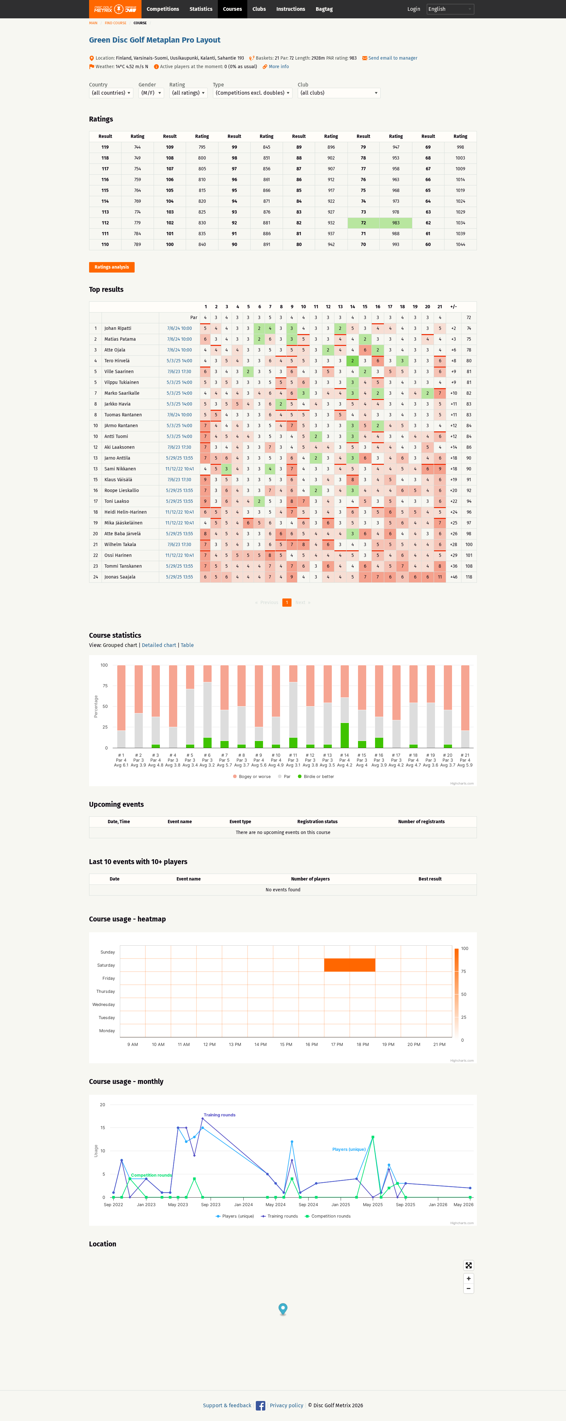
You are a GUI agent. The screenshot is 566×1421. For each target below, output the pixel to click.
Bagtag (324, 9)
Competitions (163, 9)
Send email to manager (392, 58)
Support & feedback (227, 1405)
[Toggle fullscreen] (469, 1265)
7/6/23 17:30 (179, 371)
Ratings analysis (112, 267)
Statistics (201, 9)
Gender (147, 85)
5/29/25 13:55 (179, 458)
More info (279, 66)
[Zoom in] (469, 1278)
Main (93, 23)
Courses (232, 9)
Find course (115, 23)
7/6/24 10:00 (179, 328)
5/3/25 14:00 (179, 361)
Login (413, 9)
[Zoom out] (469, 1288)
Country (98, 85)
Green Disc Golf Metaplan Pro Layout (154, 40)
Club (303, 85)
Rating (177, 85)
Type (218, 85)
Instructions (290, 9)
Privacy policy (286, 1405)
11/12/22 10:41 (179, 469)
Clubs (259, 9)
